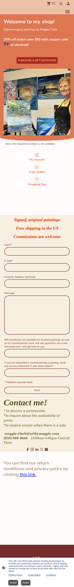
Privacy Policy (15, 575)
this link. (28, 474)
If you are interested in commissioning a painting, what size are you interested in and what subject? (35, 364)
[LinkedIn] (37, 449)
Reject (26, 582)
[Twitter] (41, 449)
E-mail (8, 261)
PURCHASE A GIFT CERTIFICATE (37, 60)
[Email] (46, 449)
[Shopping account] (68, 3)
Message (9, 293)
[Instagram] (32, 449)
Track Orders (37, 172)
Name (8, 244)
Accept (13, 582)
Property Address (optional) (19, 277)
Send (37, 390)
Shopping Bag (37, 184)
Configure (51, 575)
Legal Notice (34, 575)
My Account (37, 159)
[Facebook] (27, 449)
